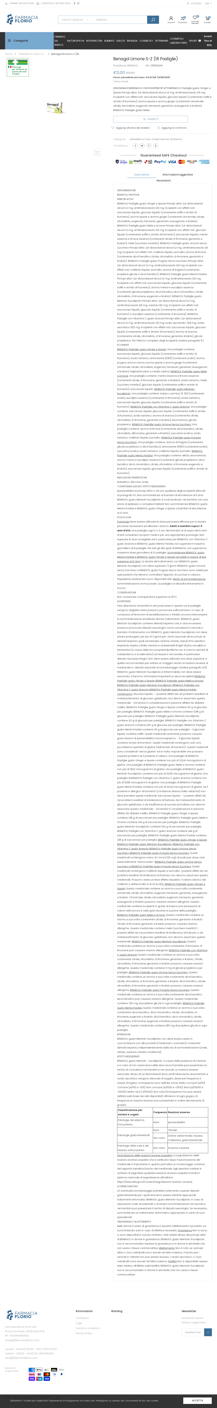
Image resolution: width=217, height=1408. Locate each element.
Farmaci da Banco (170, 139)
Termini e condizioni (88, 1328)
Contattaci (82, 1318)
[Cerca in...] (153, 20)
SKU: (148, 65)
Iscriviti (208, 1332)
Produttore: (120, 65)
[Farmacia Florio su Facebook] (74, 3)
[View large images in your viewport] (97, 152)
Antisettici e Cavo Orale (144, 139)
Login (79, 1323)
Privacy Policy (84, 1333)
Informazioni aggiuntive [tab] (177, 175)
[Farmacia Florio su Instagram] (78, 3)
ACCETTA (197, 1400)
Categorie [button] (21, 41)
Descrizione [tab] (141, 175)
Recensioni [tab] (163, 180)
